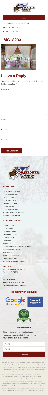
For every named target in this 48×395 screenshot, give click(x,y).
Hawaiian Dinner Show (11, 249)
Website (4, 140)
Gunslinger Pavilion (10, 203)
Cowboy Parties (9, 237)
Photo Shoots (8, 228)
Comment (5, 89)
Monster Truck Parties (11, 255)
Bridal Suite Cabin (9, 200)
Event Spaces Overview (12, 191)
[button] (24, 17)
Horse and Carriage (10, 194)
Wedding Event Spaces (11, 215)
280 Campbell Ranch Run (14, 269)
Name (4, 120)
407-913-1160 (18, 282)
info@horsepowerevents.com (20, 285)
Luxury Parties (8, 225)
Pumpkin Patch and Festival (13, 212)
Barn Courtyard (8, 197)
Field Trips (7, 243)
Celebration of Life (10, 234)
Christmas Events (9, 231)
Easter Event (7, 240)
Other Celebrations (10, 258)
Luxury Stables (8, 206)
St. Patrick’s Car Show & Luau (14, 262)
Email (4, 130)
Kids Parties (7, 252)
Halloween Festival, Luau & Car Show (17, 246)
